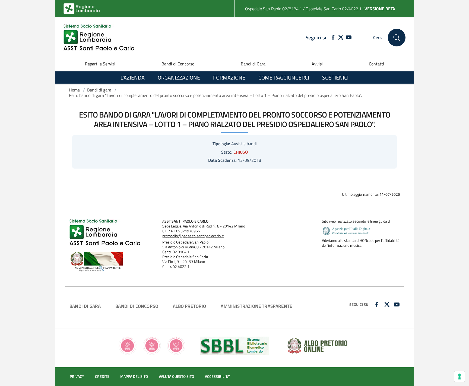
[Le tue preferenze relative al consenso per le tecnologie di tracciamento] (459, 376)
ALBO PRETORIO (189, 306)
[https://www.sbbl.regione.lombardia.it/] (235, 345)
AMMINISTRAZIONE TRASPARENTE (256, 306)
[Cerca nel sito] (396, 37)
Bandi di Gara (253, 64)
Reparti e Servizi (100, 64)
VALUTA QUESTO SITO (176, 376)
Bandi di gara (99, 90)
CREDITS (102, 376)
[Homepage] (99, 37)
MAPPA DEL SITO (134, 376)
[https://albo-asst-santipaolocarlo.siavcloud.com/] (317, 345)
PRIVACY (77, 376)
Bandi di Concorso (177, 64)
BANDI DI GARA (85, 306)
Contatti (376, 64)
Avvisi (317, 64)
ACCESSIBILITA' (217, 376)
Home (74, 90)
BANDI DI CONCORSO (136, 306)
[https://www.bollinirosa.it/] (152, 345)
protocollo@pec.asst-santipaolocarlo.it (193, 236)
